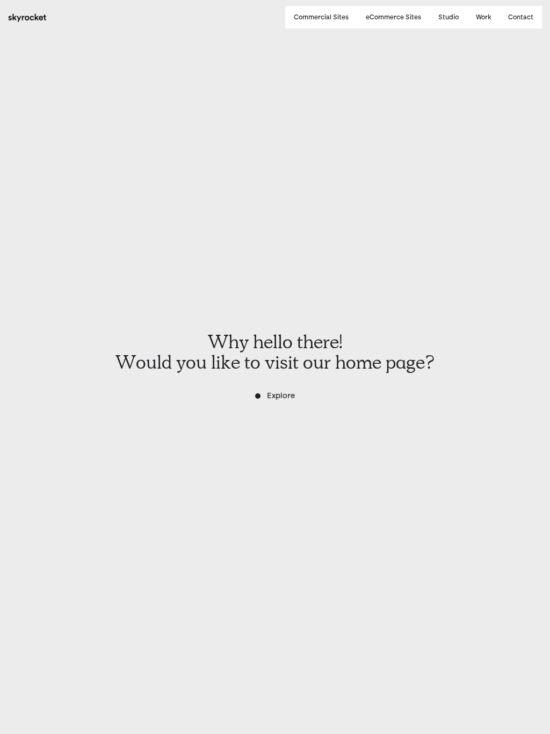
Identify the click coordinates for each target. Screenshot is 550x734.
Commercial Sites (321, 17)
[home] (27, 17)
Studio (448, 17)
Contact (520, 17)
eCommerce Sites (393, 17)
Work (483, 17)
